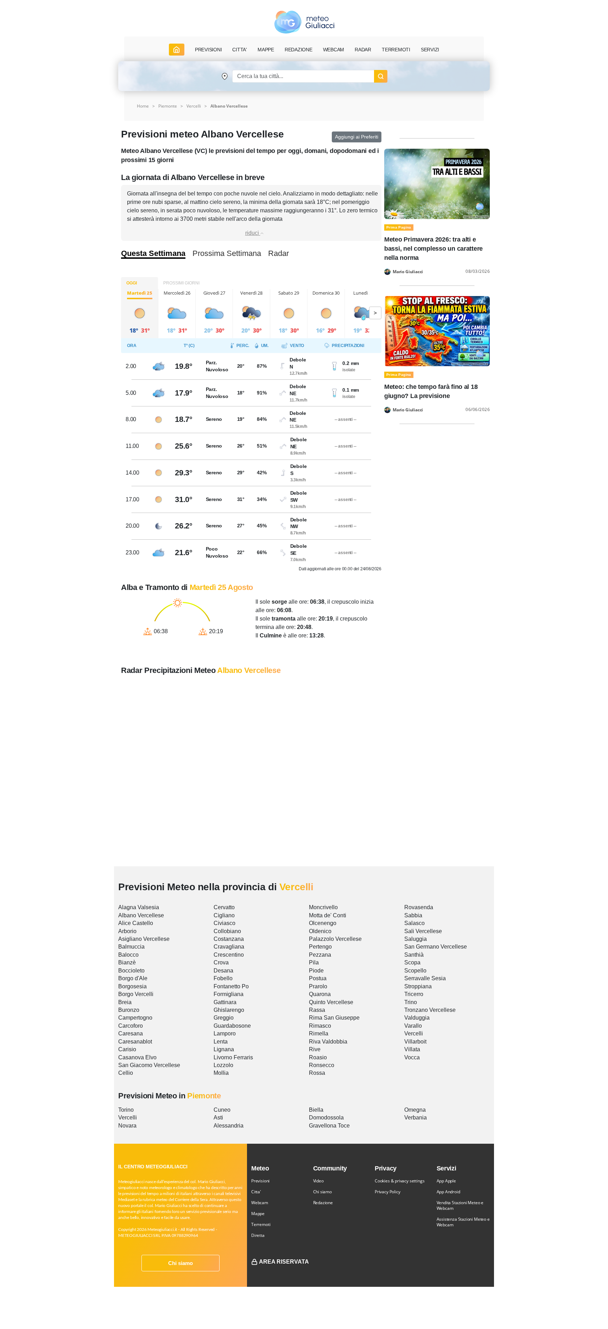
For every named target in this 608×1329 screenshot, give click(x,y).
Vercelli (193, 106)
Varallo (413, 1026)
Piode (316, 971)
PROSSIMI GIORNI (181, 283)
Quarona (320, 994)
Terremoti (260, 1224)
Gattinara (225, 1002)
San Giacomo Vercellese (149, 1065)
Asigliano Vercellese (144, 939)
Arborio (127, 931)
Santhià (414, 955)
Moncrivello (323, 907)
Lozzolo (223, 1065)
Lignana (224, 1049)
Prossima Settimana (226, 253)
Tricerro (413, 994)
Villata (412, 1049)
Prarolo (318, 986)
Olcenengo (322, 923)
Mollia (221, 1073)
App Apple (446, 1181)
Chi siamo (180, 1263)
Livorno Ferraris (233, 1057)
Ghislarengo (229, 1010)
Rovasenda (418, 907)
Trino (410, 1002)
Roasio (318, 1057)
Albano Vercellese (141, 915)
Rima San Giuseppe (334, 1018)
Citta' (256, 1192)
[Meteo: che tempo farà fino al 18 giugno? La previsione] (437, 331)
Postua (318, 978)
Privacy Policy (387, 1192)
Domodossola (326, 1118)
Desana (223, 971)
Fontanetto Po (231, 986)
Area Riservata (284, 1262)
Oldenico (320, 931)
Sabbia (413, 915)
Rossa (317, 1073)
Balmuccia (131, 947)
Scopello (415, 971)
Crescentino (229, 955)
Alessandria (228, 1126)
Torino (126, 1110)
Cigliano (224, 915)
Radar (363, 49)
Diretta (258, 1235)
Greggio (224, 1018)
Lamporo (225, 1033)
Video (318, 1181)
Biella (316, 1110)
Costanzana (229, 939)
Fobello (223, 978)
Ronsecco (321, 1065)
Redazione (323, 1203)
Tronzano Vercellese (430, 1010)
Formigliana (228, 994)
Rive (315, 1049)
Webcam (333, 49)
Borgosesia (132, 986)
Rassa (317, 1010)
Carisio (127, 1049)
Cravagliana (229, 947)
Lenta (221, 1042)
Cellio (125, 1073)
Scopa (412, 962)
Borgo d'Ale (132, 978)
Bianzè (127, 962)
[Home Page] (176, 50)
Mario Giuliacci (408, 272)
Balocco (128, 955)
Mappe (258, 1213)
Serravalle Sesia (425, 978)
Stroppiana (418, 986)
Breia (125, 1002)
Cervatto (224, 907)
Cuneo (222, 1110)
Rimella (318, 1033)
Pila (314, 962)
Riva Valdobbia (328, 1042)
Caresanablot (135, 1042)
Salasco (414, 923)
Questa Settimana (153, 253)
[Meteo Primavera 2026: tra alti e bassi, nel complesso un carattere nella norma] (437, 183)
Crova (221, 962)
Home (143, 106)
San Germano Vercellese (435, 947)
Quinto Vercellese (331, 1002)
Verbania (415, 1118)
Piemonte (167, 106)
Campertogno (135, 1018)
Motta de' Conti (327, 915)
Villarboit (415, 1042)
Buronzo (128, 1010)
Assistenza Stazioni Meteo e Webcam (463, 1222)
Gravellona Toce (329, 1126)
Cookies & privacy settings (399, 1181)
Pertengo (320, 947)
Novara (127, 1126)
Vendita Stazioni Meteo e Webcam (460, 1205)
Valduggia (417, 1018)
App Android (448, 1192)
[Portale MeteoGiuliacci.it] (304, 22)
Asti (218, 1118)
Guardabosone (232, 1026)
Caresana (130, 1033)
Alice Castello (135, 923)
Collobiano (227, 931)
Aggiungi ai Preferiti (356, 137)
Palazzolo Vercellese (335, 939)
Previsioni (260, 1181)
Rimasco (320, 1026)
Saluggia (415, 939)
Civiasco (224, 923)
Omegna (415, 1110)
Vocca (412, 1057)
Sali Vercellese (423, 931)
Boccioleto (131, 971)
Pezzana (320, 955)
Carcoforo (130, 1026)
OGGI (131, 283)
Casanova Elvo (137, 1057)
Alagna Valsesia (138, 907)
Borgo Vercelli (135, 994)
